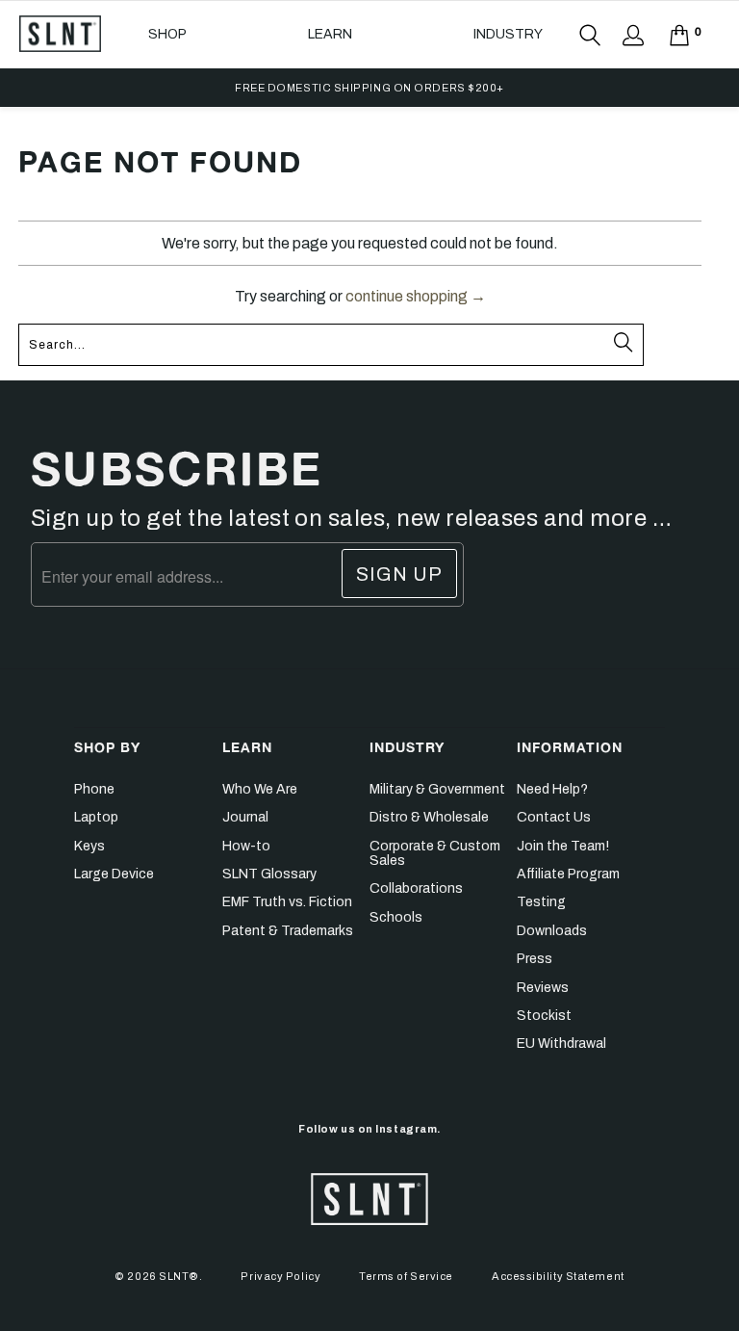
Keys (89, 846)
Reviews (543, 987)
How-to (246, 846)
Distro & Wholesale (429, 817)
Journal (245, 817)
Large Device (114, 874)
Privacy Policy (280, 1276)
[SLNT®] (60, 34)
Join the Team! (563, 846)
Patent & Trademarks (287, 931)
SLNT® (179, 1276)
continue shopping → (415, 296)
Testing (541, 902)
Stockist (544, 1015)
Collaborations (416, 888)
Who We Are (259, 789)
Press (534, 959)
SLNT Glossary (269, 874)
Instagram (406, 1129)
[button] (167, 35)
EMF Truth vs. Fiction (287, 902)
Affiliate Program (568, 874)
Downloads (552, 931)
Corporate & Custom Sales (435, 853)
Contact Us (554, 817)
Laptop (96, 817)
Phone (94, 789)
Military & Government (437, 789)
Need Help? (552, 789)
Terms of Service (406, 1276)
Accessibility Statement (558, 1276)
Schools (396, 917)
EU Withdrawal (561, 1043)
